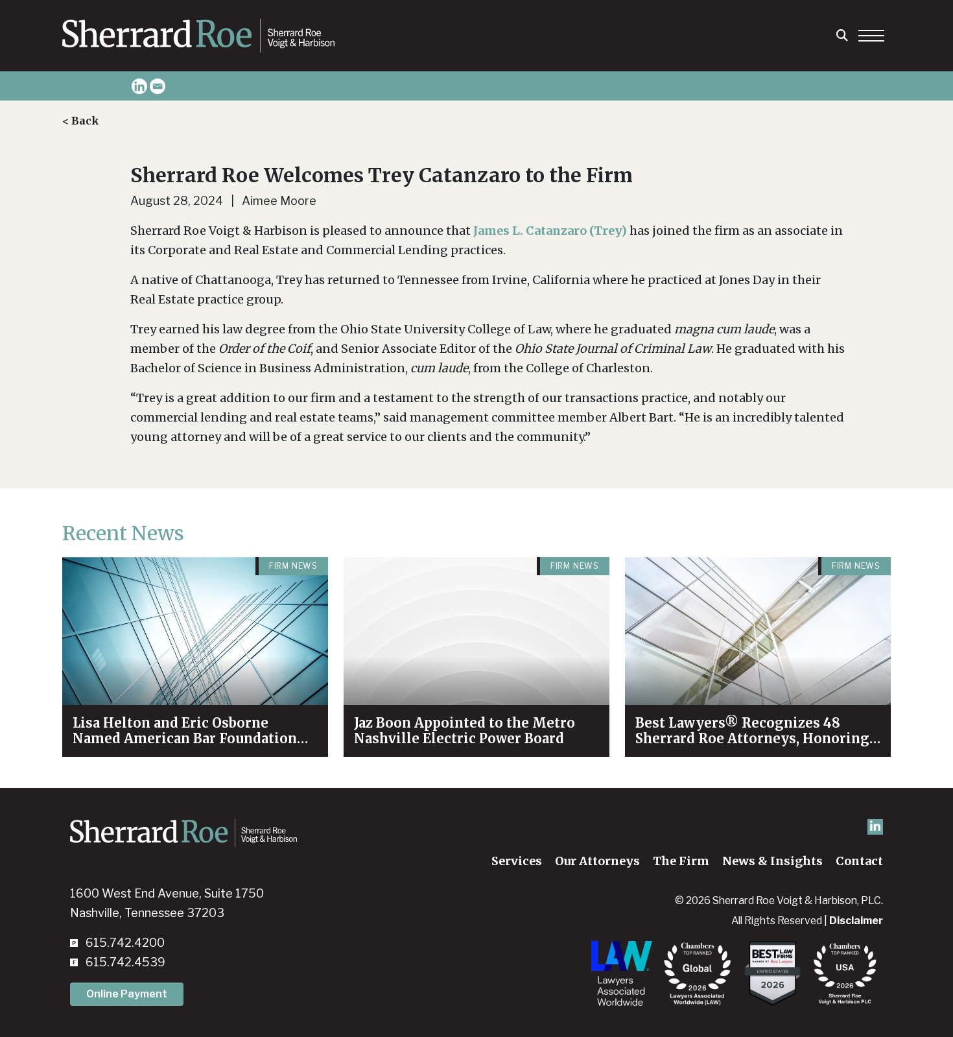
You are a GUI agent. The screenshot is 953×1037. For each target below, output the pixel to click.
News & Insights (772, 860)
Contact (859, 860)
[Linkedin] (139, 86)
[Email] (157, 86)
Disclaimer (856, 920)
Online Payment (126, 994)
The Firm (681, 860)
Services (516, 860)
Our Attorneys (597, 860)
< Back (80, 120)
